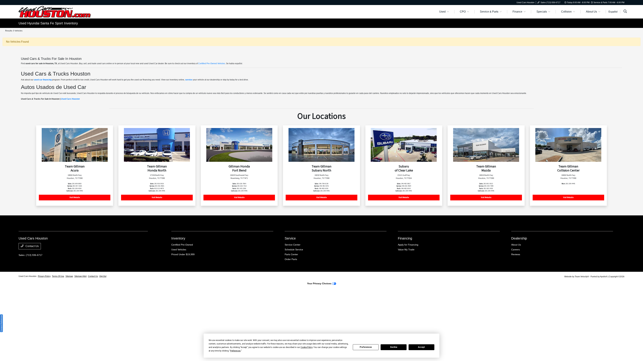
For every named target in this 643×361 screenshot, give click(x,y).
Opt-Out (102, 276)
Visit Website (74, 197)
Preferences (366, 347)
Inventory (178, 238)
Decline (393, 347)
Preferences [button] (235, 351)
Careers (515, 249)
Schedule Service (294, 249)
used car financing (43, 80)
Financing (405, 238)
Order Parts (291, 259)
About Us (516, 244)
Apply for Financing (408, 244)
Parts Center (291, 254)
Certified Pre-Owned (182, 244)
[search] (625, 12)
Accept (421, 347)
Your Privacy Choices (319, 283)
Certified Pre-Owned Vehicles (211, 63)
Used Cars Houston (70, 99)
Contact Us (32, 246)
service (188, 80)
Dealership (519, 238)
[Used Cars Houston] (55, 11)
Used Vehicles (178, 249)
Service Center (292, 244)
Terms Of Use (58, 276)
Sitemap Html (80, 276)
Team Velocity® (582, 276)
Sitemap (69, 276)
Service (290, 238)
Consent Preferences (1, 323)
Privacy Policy (44, 276)
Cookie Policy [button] (306, 347)
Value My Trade (406, 249)
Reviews (515, 254)
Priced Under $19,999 (183, 254)
